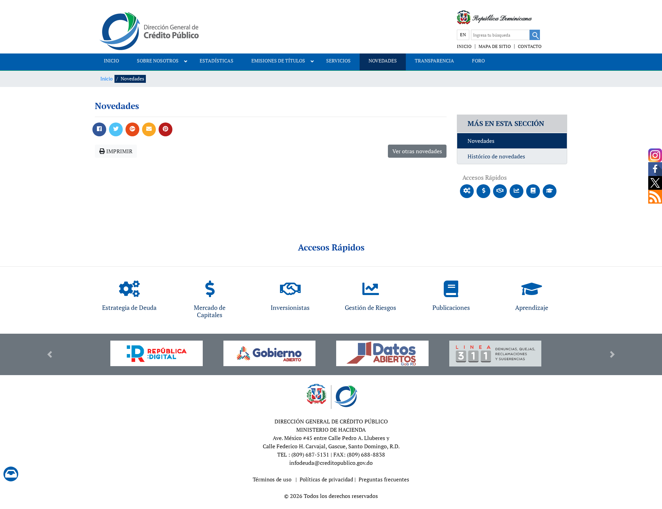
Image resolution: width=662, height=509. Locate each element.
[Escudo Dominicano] (464, 17)
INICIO (464, 46)
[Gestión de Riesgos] (370, 287)
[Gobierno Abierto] (269, 353)
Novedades (481, 141)
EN (463, 34)
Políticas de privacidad (326, 479)
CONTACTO (530, 46)
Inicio (106, 78)
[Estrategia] (129, 287)
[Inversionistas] (290, 287)
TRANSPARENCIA (434, 60)
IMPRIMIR (118, 151)
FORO (478, 60)
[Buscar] (535, 35)
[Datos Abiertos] (382, 353)
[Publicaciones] (451, 287)
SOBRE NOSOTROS (158, 60)
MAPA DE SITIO (495, 46)
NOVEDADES (383, 60)
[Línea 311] (495, 354)
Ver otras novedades (417, 151)
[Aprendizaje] (531, 287)
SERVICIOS (338, 60)
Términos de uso (272, 479)
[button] (49, 354)
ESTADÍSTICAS (216, 60)
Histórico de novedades (496, 156)
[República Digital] (156, 353)
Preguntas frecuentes (384, 479)
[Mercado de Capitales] (209, 287)
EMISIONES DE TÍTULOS (278, 60)
